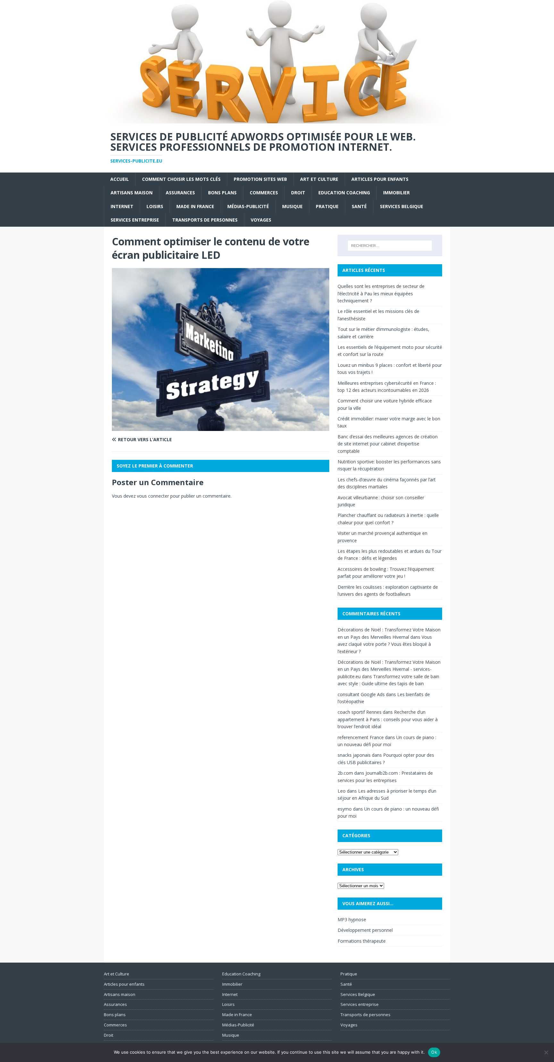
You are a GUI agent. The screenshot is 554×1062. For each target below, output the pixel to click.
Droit (298, 193)
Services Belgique (401, 206)
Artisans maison (132, 193)
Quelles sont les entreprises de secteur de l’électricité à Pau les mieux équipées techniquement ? (381, 293)
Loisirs (155, 206)
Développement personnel (365, 930)
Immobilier (396, 193)
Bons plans (222, 193)
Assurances (180, 193)
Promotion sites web (260, 179)
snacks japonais (354, 755)
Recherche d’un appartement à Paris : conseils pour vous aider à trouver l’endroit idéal (388, 719)
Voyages (261, 220)
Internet (122, 206)
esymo (345, 809)
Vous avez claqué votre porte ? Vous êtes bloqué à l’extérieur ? (385, 644)
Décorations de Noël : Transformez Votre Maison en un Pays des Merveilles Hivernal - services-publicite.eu (389, 669)
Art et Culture (319, 179)
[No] (546, 1052)
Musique (292, 206)
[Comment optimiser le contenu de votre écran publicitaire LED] (220, 427)
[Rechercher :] (390, 245)
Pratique (327, 206)
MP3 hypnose (352, 919)
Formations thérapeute (362, 941)
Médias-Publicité (248, 206)
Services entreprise (135, 220)
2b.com (345, 773)
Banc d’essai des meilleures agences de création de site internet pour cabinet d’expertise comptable (388, 444)
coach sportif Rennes (360, 712)
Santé (359, 206)
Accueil (119, 179)
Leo (342, 791)
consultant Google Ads (361, 694)
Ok (434, 1052)
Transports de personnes (205, 220)
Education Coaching (344, 193)
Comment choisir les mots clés (181, 179)
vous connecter (153, 496)
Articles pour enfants (379, 179)
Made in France (195, 206)
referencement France (361, 737)
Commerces (264, 193)
